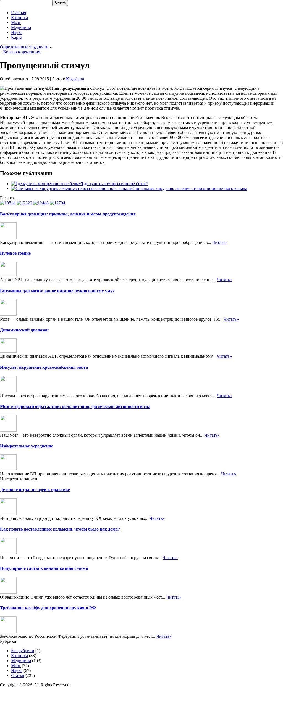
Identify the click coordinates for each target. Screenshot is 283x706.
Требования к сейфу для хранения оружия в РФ (48, 607)
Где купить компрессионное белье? (115, 183)
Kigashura (75, 79)
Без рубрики (22, 650)
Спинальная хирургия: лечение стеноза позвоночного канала (189, 188)
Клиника (19, 17)
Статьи (17, 675)
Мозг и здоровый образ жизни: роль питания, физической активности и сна (75, 406)
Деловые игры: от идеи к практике (35, 489)
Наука (16, 32)
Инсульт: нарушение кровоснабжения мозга (44, 367)
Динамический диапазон (24, 330)
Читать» (219, 242)
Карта (16, 37)
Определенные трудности (24, 46)
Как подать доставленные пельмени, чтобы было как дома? (60, 529)
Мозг (16, 22)
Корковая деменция (21, 51)
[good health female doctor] (41, 203)
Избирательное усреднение (26, 446)
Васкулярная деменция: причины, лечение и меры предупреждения (68, 214)
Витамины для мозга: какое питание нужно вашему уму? (57, 290)
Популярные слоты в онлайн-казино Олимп (44, 568)
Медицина (21, 27)
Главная (18, 12)
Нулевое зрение (15, 253)
